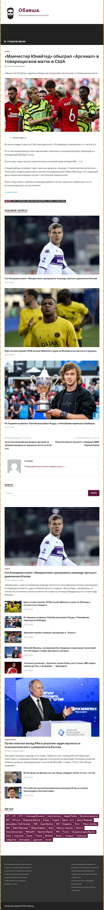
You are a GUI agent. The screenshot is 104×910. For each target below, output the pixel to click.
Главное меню (16, 41)
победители (11, 840)
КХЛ (58, 824)
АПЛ (14, 201)
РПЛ (58, 832)
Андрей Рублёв (70, 816)
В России (16, 820)
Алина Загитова (54, 816)
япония (48, 840)
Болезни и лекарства (89, 816)
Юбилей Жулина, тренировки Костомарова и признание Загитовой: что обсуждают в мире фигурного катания (60, 649)
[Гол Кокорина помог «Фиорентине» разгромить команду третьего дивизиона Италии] (52, 275)
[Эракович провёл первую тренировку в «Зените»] (13, 642)
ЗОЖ (35, 824)
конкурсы (69, 836)
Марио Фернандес (20, 828)
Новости (79, 828)
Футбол (59, 836)
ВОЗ (8, 820)
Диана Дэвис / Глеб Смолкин (18, 824)
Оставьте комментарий (15, 66)
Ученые (38, 836)
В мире (46, 820)
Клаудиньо (67, 824)
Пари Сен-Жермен (45, 832)
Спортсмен (60, 201)
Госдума (55, 820)
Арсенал (21, 201)
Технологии (10, 740)
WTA (21, 816)
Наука (51, 828)
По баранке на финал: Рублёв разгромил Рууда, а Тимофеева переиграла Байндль (50, 423)
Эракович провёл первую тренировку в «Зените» (50, 632)
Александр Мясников (35, 816)
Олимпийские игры (14, 832)
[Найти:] (52, 493)
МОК (8, 828)
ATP (7, 816)
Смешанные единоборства (83, 832)
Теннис (30, 836)
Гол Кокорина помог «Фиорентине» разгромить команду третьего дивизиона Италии (51, 278)
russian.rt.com (11, 192)
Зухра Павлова (46, 824)
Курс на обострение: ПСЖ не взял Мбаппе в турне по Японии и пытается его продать (51, 350)
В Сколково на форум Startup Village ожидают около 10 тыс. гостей (59, 772)
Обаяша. (29, 10)
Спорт (7, 51)
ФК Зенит (49, 836)
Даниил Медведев (84, 820)
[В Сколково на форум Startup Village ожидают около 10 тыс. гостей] (13, 782)
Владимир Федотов (31, 820)
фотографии (24, 840)
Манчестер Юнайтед (36, 201)
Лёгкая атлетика (90, 824)
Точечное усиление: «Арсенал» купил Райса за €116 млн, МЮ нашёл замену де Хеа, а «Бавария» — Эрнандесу (60, 664)
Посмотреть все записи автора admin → (45, 466)
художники (37, 840)
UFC (14, 816)
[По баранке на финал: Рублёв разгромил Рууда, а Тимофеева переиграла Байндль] (52, 420)
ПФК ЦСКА (30, 832)
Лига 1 (77, 824)
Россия (66, 832)
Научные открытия (64, 828)
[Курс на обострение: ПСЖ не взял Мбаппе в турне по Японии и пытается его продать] (52, 347)
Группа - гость (68, 820)
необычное (81, 836)
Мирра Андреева (38, 828)
